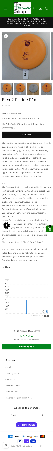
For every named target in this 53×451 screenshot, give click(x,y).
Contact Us (10, 379)
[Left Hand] (43, 311)
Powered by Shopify (35, 446)
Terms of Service (12, 385)
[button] (5, 8)
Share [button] (7, 267)
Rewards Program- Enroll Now (18, 398)
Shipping (5, 113)
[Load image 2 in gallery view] (20, 89)
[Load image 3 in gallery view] (33, 89)
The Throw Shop (22, 446)
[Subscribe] (42, 415)
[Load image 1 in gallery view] (7, 89)
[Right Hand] (47, 311)
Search (8, 367)
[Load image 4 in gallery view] (46, 89)
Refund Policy (11, 391)
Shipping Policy (12, 373)
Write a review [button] (26, 346)
